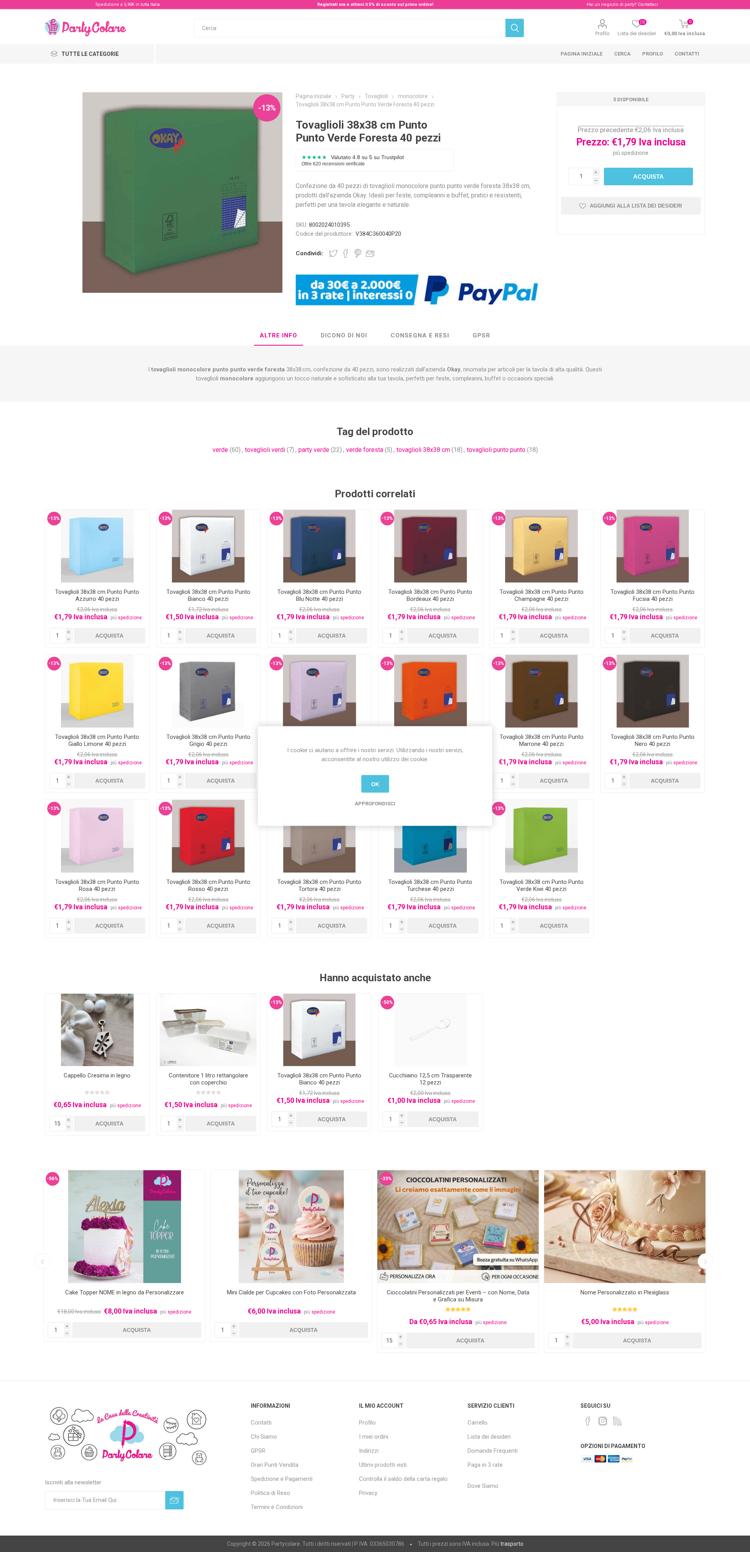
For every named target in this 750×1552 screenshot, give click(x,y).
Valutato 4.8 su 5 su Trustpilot (353, 160)
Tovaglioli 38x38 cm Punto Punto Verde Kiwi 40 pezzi (542, 885)
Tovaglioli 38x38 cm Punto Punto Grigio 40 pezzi (208, 740)
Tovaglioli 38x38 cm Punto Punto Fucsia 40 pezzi (653, 595)
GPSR (258, 1450)
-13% (267, 108)
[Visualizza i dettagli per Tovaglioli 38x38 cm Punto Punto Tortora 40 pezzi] (319, 836)
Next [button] (705, 1261)
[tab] (278, 336)
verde (220, 449)
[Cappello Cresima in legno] (97, 1030)
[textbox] (349, 28)
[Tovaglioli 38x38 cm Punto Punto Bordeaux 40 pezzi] (430, 546)
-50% (387, 1002)
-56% (52, 1178)
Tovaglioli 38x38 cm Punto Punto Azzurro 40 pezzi (97, 595)
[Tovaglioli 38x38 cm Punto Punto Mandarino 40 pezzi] (430, 691)
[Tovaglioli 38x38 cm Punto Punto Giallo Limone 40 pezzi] (97, 691)
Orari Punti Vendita (274, 1464)
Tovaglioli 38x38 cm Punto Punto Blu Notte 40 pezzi (319, 595)
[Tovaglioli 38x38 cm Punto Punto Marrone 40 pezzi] (541, 691)
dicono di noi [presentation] (344, 335)
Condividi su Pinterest (358, 253)
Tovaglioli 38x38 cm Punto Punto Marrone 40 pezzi (542, 740)
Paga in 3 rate (485, 1464)
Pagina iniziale (581, 54)
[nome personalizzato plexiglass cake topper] (624, 1226)
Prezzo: (592, 142)
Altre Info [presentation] (278, 335)
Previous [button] (42, 1261)
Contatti (687, 54)
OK (375, 784)
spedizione (634, 153)
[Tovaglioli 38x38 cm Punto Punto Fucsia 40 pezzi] (652, 546)
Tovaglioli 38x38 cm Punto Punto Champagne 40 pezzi (542, 595)
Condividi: (309, 253)
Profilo (602, 33)
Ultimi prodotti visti (383, 1464)
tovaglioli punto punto (496, 449)
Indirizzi (369, 1450)
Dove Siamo (483, 1485)
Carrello (478, 1422)
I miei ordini (373, 1436)
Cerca (622, 54)
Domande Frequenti (493, 1450)
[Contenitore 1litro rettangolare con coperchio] (208, 1030)
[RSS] (617, 1421)
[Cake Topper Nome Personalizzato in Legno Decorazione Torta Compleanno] (124, 1226)
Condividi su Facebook (345, 253)
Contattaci (648, 4)
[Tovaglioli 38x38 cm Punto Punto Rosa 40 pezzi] (97, 836)
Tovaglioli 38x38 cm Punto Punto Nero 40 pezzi (653, 740)
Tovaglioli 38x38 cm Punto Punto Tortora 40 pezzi (319, 885)
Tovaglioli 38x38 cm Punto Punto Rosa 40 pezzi (97, 885)
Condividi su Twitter (333, 253)
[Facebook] (588, 1421)
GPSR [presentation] (481, 335)
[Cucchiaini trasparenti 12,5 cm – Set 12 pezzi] (430, 1030)
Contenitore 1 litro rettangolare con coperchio (208, 1079)
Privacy (368, 1492)
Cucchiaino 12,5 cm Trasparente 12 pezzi (430, 1079)
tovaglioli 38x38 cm (423, 449)
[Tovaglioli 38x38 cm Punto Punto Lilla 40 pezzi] (319, 691)
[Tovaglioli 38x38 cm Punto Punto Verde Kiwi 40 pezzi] (541, 836)
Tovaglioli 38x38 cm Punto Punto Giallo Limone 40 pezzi (97, 740)
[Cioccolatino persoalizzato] (458, 1226)
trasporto (511, 1544)
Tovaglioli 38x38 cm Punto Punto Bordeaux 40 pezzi (430, 595)
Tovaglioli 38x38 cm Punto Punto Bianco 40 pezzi (208, 595)
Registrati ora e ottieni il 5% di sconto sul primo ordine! (375, 4)
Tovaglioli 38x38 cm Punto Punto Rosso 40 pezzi (208, 885)
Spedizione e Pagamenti (281, 1478)
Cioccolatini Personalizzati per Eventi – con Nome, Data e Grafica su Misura (458, 1296)
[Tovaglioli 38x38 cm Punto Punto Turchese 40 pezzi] (430, 836)
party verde (313, 449)
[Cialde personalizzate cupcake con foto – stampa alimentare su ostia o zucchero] (291, 1226)
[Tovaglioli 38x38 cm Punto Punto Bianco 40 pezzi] (208, 546)
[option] (124, 1256)
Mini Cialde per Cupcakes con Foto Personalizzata (291, 1292)
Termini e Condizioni (277, 1507)
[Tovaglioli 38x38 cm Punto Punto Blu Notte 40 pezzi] (319, 546)
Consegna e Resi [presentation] (420, 335)
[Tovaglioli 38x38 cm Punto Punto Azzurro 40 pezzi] (97, 546)
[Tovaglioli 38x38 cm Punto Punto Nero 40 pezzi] (652, 691)
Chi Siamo (264, 1436)
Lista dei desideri (489, 1436)
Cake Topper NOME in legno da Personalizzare (124, 1292)
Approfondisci (375, 803)
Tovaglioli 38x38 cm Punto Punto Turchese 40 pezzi (430, 885)
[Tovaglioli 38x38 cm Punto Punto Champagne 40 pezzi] (541, 546)
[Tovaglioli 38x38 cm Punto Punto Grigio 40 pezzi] (208, 691)
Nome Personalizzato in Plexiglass (624, 1292)
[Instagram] (602, 1421)
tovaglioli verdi (265, 449)
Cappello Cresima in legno (97, 1075)
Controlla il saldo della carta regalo (403, 1478)
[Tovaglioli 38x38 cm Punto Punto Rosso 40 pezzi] (208, 836)
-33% (386, 1178)
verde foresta (364, 449)
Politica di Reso (270, 1492)
